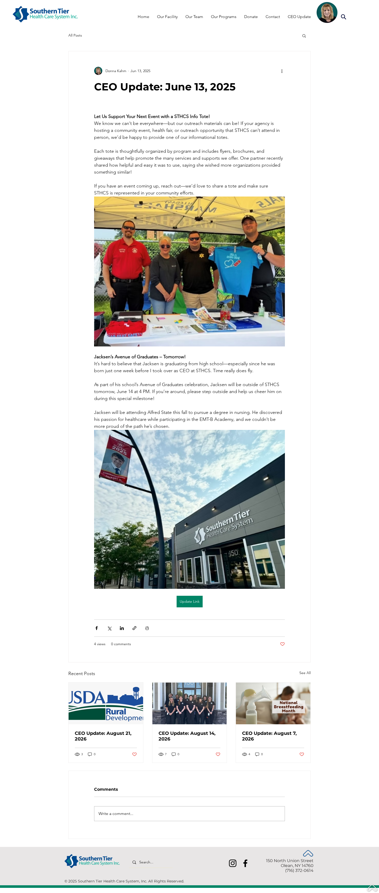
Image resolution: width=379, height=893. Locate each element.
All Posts (75, 35)
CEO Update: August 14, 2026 (187, 736)
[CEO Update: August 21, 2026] (106, 703)
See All (305, 672)
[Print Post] (147, 628)
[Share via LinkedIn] (121, 628)
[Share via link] (134, 628)
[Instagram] (233, 863)
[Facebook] (245, 863)
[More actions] (282, 71)
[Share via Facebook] (96, 628)
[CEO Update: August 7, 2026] (273, 703)
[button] (304, 35)
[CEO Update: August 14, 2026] (189, 703)
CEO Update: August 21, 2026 (103, 736)
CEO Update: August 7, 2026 (269, 736)
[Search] (343, 16)
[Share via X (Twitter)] (109, 628)
